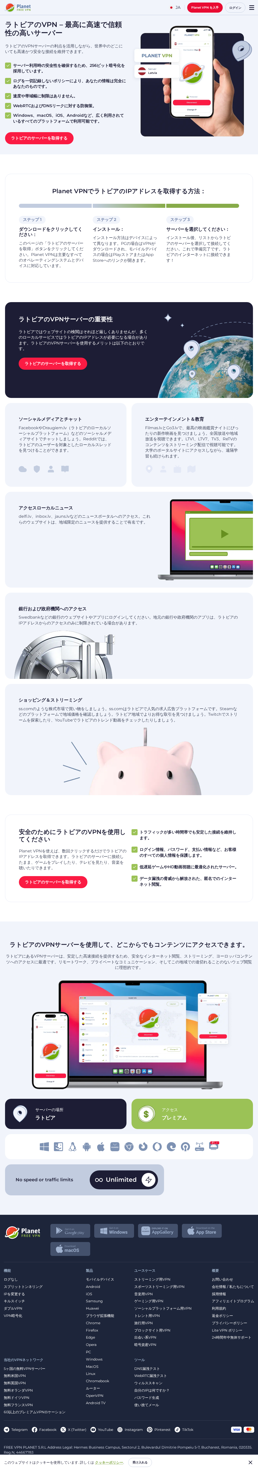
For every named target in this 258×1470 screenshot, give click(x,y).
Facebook (47, 1429)
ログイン (235, 8)
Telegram (19, 1429)
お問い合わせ (222, 1279)
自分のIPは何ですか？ (152, 1390)
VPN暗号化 (13, 1316)
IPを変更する (14, 1294)
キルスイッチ (14, 1301)
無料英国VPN (15, 1383)
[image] (44, 1146)
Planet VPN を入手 (205, 7)
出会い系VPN (145, 1337)
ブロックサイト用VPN (152, 1330)
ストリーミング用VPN (152, 1279)
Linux (90, 1374)
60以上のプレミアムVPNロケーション (35, 1412)
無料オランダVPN (18, 1390)
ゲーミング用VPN (148, 1301)
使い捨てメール (146, 1405)
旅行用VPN (143, 1323)
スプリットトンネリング (23, 1287)
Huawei (92, 1308)
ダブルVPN (13, 1308)
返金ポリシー (222, 1316)
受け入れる (140, 1462)
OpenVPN (94, 1396)
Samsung (94, 1301)
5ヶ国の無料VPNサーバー (24, 1369)
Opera (91, 1345)
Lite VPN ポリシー (227, 1330)
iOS (89, 1294)
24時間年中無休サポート (231, 1337)
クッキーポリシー (109, 1462)
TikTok (187, 1429)
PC (88, 1352)
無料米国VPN (15, 1376)
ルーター (93, 1388)
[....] (17, 7)
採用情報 (219, 1294)
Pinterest (162, 1429)
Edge (90, 1337)
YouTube (105, 1429)
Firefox (92, 1330)
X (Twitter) (77, 1429)
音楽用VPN (143, 1294)
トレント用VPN (147, 1316)
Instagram (134, 1429)
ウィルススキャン (148, 1383)
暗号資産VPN (145, 1345)
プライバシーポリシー (229, 1323)
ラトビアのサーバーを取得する (39, 138)
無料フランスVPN (18, 1405)
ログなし (11, 1279)
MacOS (92, 1367)
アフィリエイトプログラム (233, 1301)
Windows (94, 1359)
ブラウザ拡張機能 (100, 1316)
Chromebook (97, 1381)
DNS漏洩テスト (147, 1369)
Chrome (93, 1323)
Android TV (96, 1403)
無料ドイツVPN (16, 1398)
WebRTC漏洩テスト (150, 1376)
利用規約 (219, 1308)
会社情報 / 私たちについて (233, 1287)
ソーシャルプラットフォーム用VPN (162, 1308)
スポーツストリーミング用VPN (159, 1287)
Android (93, 1287)
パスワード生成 (146, 1398)
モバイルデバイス (100, 1279)
